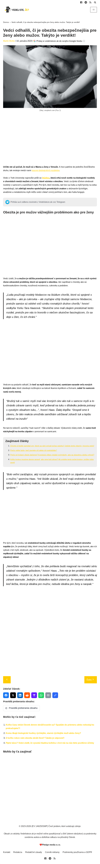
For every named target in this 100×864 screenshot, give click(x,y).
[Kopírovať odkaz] (55, 695)
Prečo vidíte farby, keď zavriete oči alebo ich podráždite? (33, 450)
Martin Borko (9, 41)
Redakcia (17, 852)
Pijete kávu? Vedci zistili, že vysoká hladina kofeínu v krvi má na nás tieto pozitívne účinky (50, 743)
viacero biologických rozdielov (45, 170)
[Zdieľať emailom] (48, 695)
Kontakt (6, 852)
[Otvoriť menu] (93, 9)
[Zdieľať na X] (13, 695)
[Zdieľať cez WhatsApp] (41, 695)
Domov (6, 22)
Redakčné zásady (33, 852)
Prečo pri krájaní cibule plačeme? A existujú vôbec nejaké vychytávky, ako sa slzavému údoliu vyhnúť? (52, 455)
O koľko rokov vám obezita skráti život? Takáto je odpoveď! (35, 738)
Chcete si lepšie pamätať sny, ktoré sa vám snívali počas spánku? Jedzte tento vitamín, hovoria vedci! (52, 446)
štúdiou (46, 178)
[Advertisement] (50, 141)
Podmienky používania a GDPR (77, 852)
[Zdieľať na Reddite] (27, 695)
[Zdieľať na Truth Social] (34, 695)
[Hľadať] (95, 2)
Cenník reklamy (52, 852)
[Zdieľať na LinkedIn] (20, 695)
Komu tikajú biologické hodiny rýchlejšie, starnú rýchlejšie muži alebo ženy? (43, 733)
